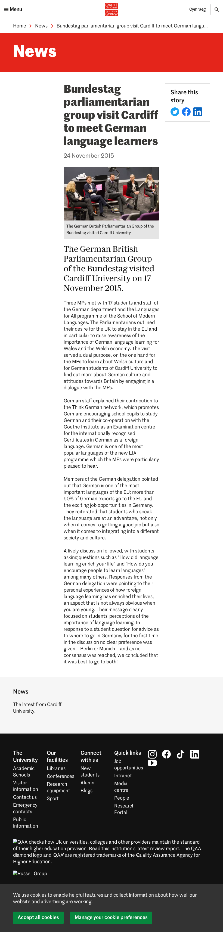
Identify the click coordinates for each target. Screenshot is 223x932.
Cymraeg (197, 9)
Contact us (25, 797)
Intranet (123, 775)
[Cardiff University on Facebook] (166, 753)
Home (19, 26)
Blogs (86, 790)
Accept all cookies (38, 917)
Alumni (87, 783)
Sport (53, 798)
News (41, 26)
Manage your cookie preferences (111, 917)
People (121, 798)
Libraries (56, 768)
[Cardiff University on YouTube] (152, 762)
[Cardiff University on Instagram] (152, 753)
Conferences (60, 776)
